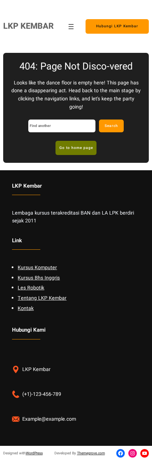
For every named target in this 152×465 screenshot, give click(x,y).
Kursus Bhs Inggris (39, 278)
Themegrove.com (91, 453)
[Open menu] (71, 26)
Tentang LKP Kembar (42, 298)
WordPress (34, 453)
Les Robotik (31, 288)
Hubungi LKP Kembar (117, 26)
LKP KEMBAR (28, 26)
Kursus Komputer (37, 267)
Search (111, 125)
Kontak (26, 308)
